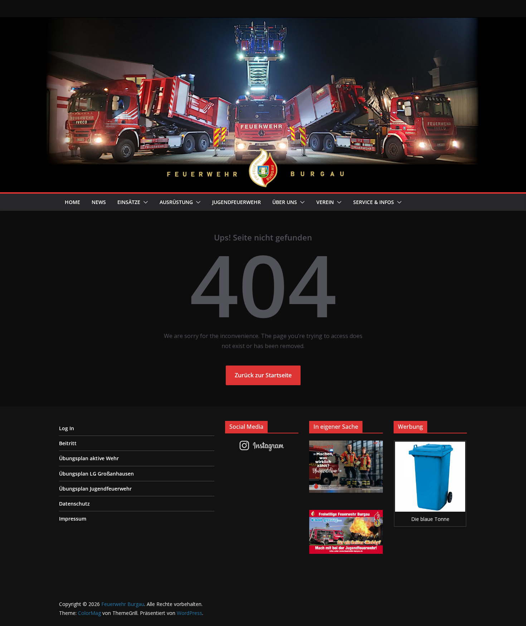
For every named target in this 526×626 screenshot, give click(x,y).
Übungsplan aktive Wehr (89, 458)
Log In (66, 428)
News (99, 202)
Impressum (72, 518)
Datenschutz (74, 503)
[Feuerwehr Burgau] (263, 22)
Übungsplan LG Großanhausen (96, 473)
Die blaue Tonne (430, 519)
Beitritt (68, 443)
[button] (144, 202)
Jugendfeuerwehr (236, 202)
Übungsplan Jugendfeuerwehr (95, 488)
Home (72, 202)
